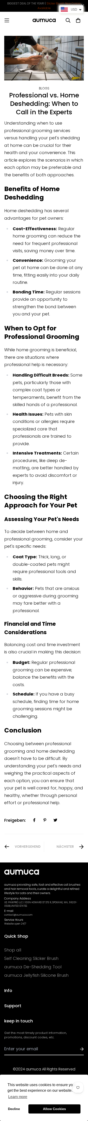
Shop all (12, 950)
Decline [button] (14, 1109)
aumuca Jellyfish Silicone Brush (36, 975)
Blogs (44, 88)
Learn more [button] (17, 1097)
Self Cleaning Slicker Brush (31, 958)
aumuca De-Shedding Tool (32, 967)
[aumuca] (44, 20)
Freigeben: (15, 820)
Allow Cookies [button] (54, 1109)
